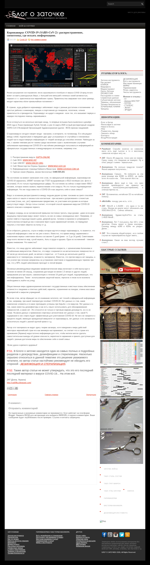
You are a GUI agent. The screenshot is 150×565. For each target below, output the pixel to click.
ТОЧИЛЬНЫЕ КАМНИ (110, 107)
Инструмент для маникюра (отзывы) (49, 537)
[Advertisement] (121, 50)
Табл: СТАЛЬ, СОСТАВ (113, 476)
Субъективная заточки (110, 100)
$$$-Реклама (81, 544)
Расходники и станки (110, 96)
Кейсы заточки (27, 26)
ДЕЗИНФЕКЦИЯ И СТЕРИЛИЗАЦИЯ (43, 363)
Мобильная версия (83, 546)
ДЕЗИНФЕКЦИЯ (130, 79)
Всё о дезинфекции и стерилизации (49, 535)
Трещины (105, 109)
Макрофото (106, 87)
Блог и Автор (107, 122)
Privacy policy (81, 535)
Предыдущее (91, 395)
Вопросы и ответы (83, 537)
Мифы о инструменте (44, 542)
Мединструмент (108, 89)
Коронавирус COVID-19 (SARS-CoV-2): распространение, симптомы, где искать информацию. (45, 34)
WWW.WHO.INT (30, 160)
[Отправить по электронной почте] (8, 388)
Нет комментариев (38, 40)
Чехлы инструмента (132, 92)
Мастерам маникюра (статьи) (47, 539)
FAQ (103, 129)
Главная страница (51, 395)
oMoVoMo (106, 201)
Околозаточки (13, 537)
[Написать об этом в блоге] (11, 388)
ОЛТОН (127, 103)
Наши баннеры (81, 542)
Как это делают (13, 539)
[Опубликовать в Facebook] (16, 388)
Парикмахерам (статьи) (45, 541)
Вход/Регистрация (109, 138)
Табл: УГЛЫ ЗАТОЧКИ (112, 491)
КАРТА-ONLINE (43, 157)
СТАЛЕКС (128, 105)
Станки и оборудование (16, 549)
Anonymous (107, 167)
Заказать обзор (108, 133)
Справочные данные (110, 98)
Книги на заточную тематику (18, 541)
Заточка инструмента (110, 80)
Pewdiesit (106, 149)
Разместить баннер (109, 131)
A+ (125, 99)
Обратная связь (82, 539)
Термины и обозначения (17, 551)
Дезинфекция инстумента (115, 513)
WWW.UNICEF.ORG (34, 163)
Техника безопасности (110, 104)
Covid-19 (23, 40)
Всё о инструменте (131, 81)
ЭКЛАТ (127, 108)
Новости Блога (107, 127)
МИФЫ (126, 86)
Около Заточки (107, 91)
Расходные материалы (16, 546)
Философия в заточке (110, 124)
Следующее (12, 395)
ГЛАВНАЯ (10, 26)
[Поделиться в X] (13, 388)
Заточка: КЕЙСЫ (111, 469)
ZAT (103, 158)
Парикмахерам (129, 88)
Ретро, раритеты (130, 90)
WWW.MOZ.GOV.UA (57, 166)
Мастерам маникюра (132, 83)
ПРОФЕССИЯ (107, 93)
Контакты (105, 135)
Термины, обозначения (111, 102)
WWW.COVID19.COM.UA (68, 169)
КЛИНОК (104, 85)
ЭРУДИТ (128, 110)
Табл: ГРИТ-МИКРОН (112, 483)
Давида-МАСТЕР (132, 101)
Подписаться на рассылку (86, 541)
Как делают (106, 82)
